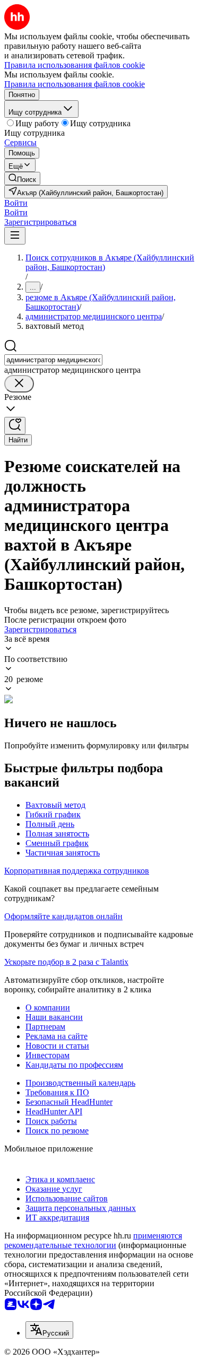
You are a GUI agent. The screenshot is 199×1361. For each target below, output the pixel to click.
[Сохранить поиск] (14, 425)
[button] (16, 202)
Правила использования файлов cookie (74, 84)
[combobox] (53, 359)
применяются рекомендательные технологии (93, 1240)
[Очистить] (19, 383)
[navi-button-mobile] (14, 236)
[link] (22, 178)
